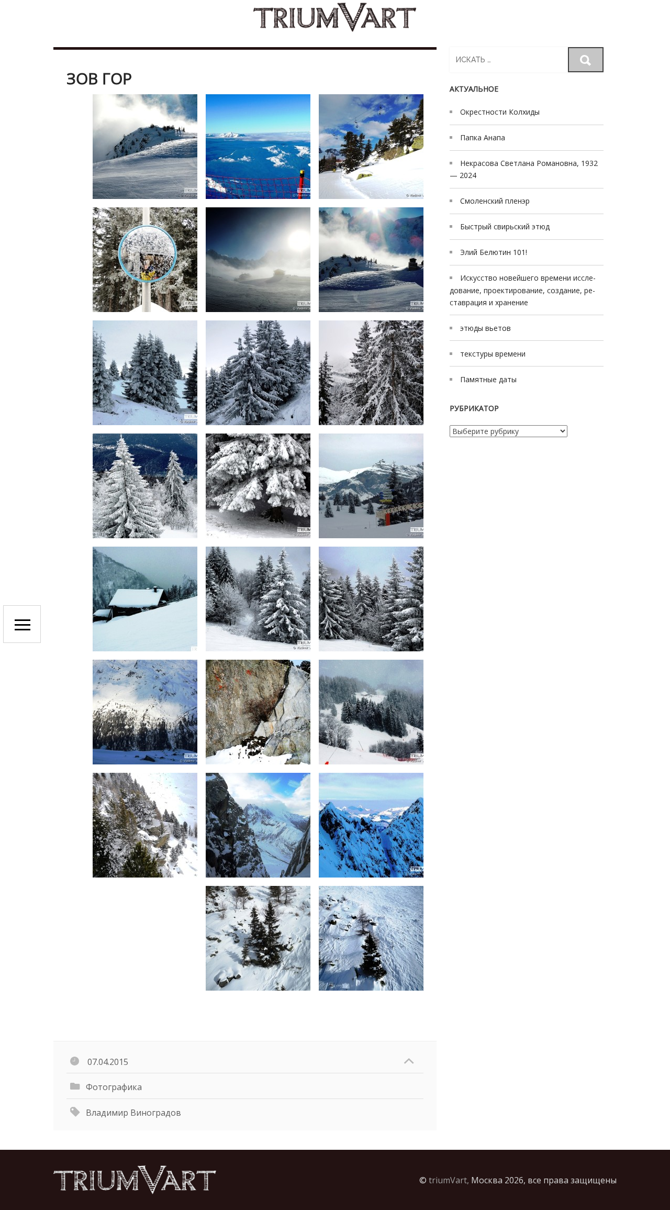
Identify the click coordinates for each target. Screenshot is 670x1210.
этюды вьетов (485, 328)
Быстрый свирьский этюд (505, 226)
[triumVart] (335, 17)
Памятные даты (488, 379)
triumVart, (449, 1180)
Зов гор (99, 78)
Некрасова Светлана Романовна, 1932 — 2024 (524, 169)
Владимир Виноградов (133, 1112)
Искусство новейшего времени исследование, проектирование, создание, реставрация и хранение (523, 290)
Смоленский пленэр (495, 201)
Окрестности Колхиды (500, 112)
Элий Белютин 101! (493, 252)
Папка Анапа (482, 137)
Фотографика (114, 1087)
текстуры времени (493, 354)
